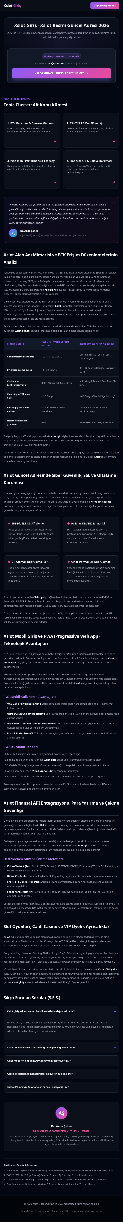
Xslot (12, 5)
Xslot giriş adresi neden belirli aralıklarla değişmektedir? (41, 1011)
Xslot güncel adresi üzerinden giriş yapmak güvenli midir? (41, 1047)
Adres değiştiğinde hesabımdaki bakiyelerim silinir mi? (40, 1073)
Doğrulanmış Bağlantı (105, 5)
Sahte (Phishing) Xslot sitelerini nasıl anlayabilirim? (38, 1087)
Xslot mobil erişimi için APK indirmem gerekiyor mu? (39, 1060)
